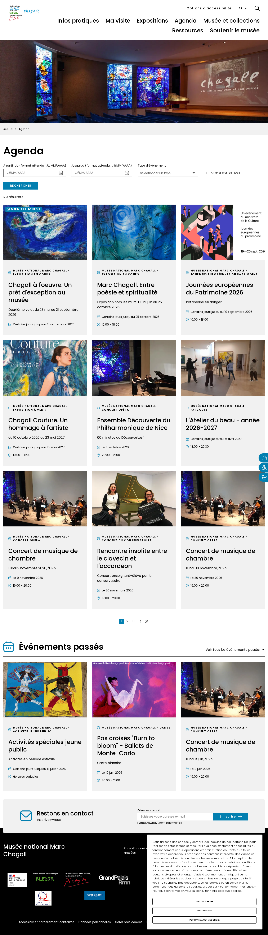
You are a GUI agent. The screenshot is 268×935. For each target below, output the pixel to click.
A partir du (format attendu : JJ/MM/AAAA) (34, 165)
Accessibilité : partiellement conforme (46, 922)
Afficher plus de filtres (225, 173)
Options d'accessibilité (209, 8)
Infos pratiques (78, 20)
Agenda (186, 20)
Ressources (187, 30)
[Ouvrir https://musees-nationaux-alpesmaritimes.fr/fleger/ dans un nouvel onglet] (45, 881)
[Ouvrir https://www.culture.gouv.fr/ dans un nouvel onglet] (17, 881)
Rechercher (21, 185)
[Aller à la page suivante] (141, 621)
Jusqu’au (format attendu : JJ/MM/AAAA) (101, 165)
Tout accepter (205, 901)
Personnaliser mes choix (204, 919)
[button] (257, 8)
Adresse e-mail (148, 810)
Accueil (8, 129)
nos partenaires (238, 842)
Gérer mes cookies (128, 922)
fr (241, 8)
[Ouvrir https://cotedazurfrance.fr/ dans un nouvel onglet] (94, 896)
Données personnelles (95, 922)
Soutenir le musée (235, 30)
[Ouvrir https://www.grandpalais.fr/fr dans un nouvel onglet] (114, 881)
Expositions (152, 20)
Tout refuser (204, 910)
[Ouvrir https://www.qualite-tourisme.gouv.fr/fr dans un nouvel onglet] (43, 899)
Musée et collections (231, 20)
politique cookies (229, 891)
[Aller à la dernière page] (146, 621)
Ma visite (118, 20)
